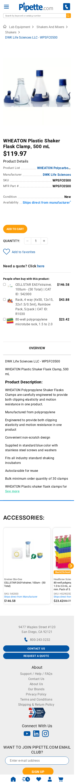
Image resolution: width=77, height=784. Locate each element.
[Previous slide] (6, 138)
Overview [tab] (37, 348)
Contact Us (36, 679)
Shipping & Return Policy (36, 704)
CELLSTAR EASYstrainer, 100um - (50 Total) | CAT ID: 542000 (33, 289)
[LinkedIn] (36, 734)
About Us (36, 684)
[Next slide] (68, 138)
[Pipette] (36, 7)
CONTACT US (36, 648)
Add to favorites (23, 252)
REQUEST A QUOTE (36, 655)
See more (12, 491)
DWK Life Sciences (57, 175)
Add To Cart (15, 229)
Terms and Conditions (36, 699)
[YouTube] (27, 734)
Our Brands (36, 689)
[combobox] (37, 15)
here (41, 266)
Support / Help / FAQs (36, 674)
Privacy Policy (36, 694)
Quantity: (11, 241)
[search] (68, 15)
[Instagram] (45, 734)
